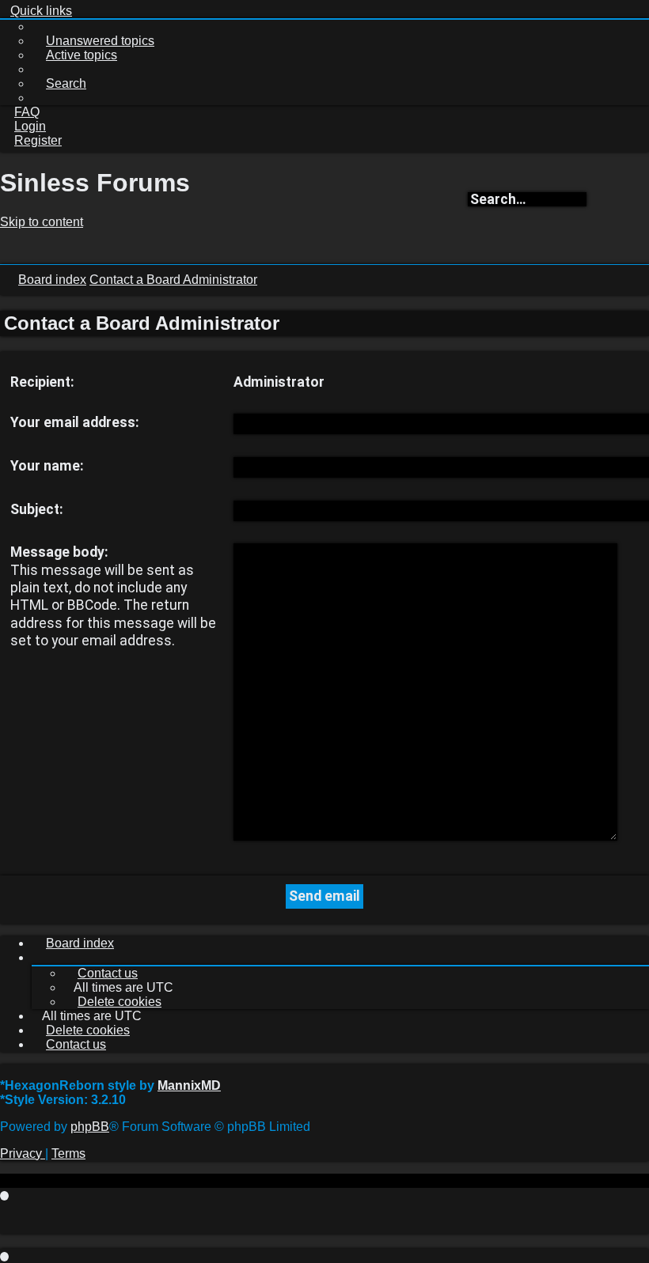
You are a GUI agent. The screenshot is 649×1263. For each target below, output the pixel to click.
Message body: (59, 552)
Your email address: (74, 422)
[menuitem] (93, 40)
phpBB (89, 1126)
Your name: (47, 466)
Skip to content (41, 222)
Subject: (36, 509)
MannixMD (189, 1085)
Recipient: (42, 382)
